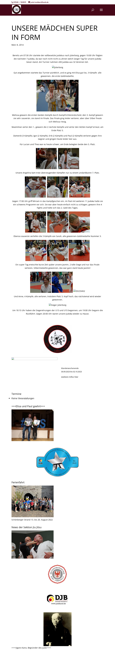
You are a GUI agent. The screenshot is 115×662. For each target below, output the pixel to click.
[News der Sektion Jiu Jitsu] (33, 557)
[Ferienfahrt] (33, 516)
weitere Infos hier (69, 377)
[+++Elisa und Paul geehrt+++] (33, 440)
